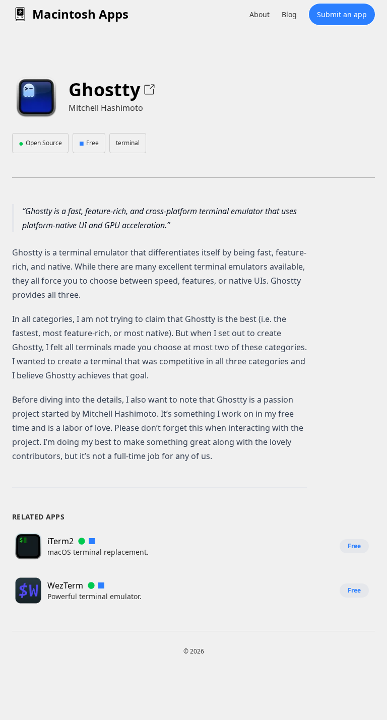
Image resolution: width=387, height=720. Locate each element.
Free (89, 143)
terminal (128, 143)
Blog (289, 14)
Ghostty (104, 90)
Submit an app (342, 14)
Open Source (40, 143)
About (259, 14)
